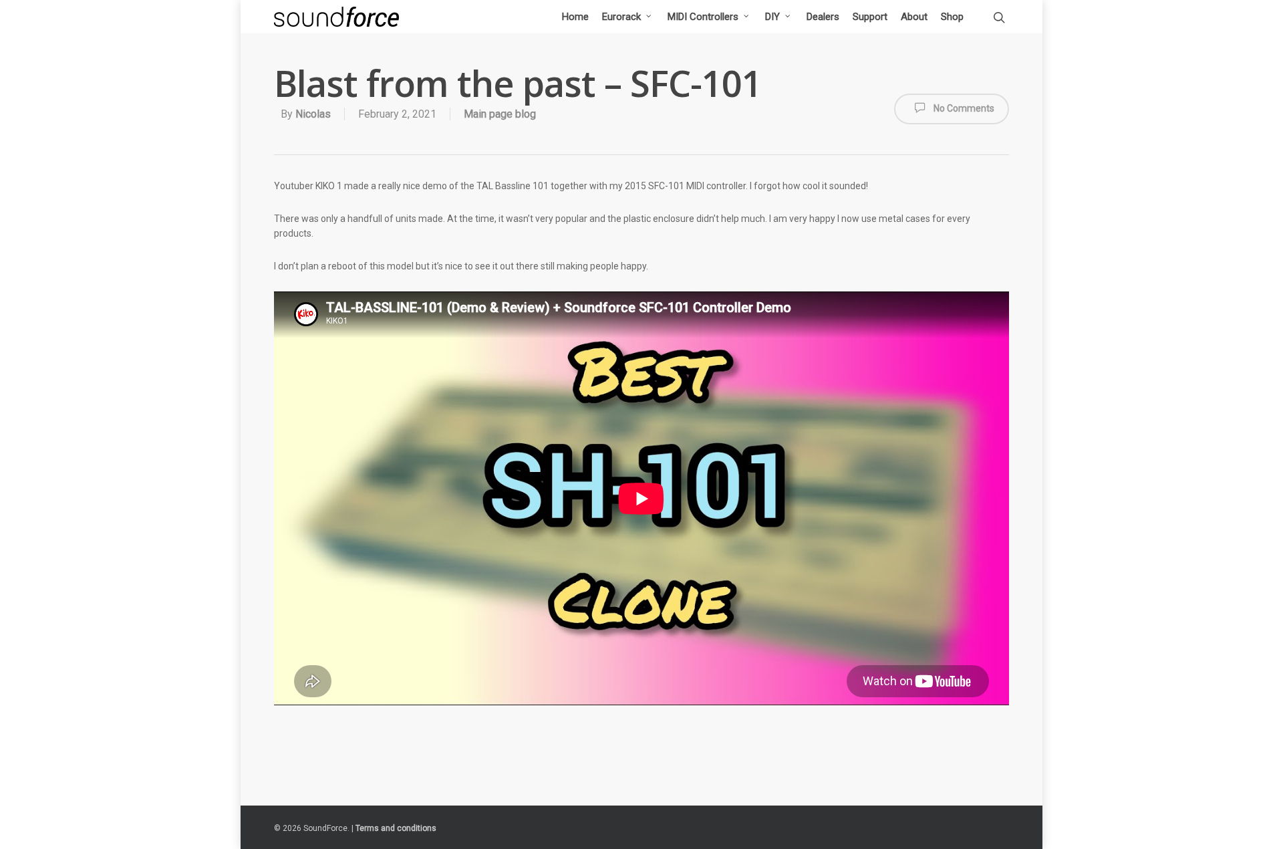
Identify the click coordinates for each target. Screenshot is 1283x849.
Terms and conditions (395, 828)
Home (575, 16)
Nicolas (313, 114)
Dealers (823, 16)
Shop (952, 16)
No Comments (963, 108)
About (914, 16)
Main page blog (500, 114)
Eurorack (621, 16)
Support (870, 16)
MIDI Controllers (703, 16)
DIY (772, 16)
